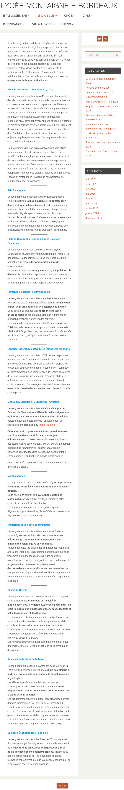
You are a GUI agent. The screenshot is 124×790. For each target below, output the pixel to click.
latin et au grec (47, 425)
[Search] (116, 55)
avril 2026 (90, 198)
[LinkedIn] (99, 38)
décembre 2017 (93, 218)
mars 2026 (91, 203)
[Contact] (105, 38)
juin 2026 (90, 189)
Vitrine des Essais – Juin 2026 (101, 101)
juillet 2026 (91, 184)
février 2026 (91, 208)
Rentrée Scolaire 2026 (97, 87)
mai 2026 (90, 193)
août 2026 (90, 179)
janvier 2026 (92, 213)
